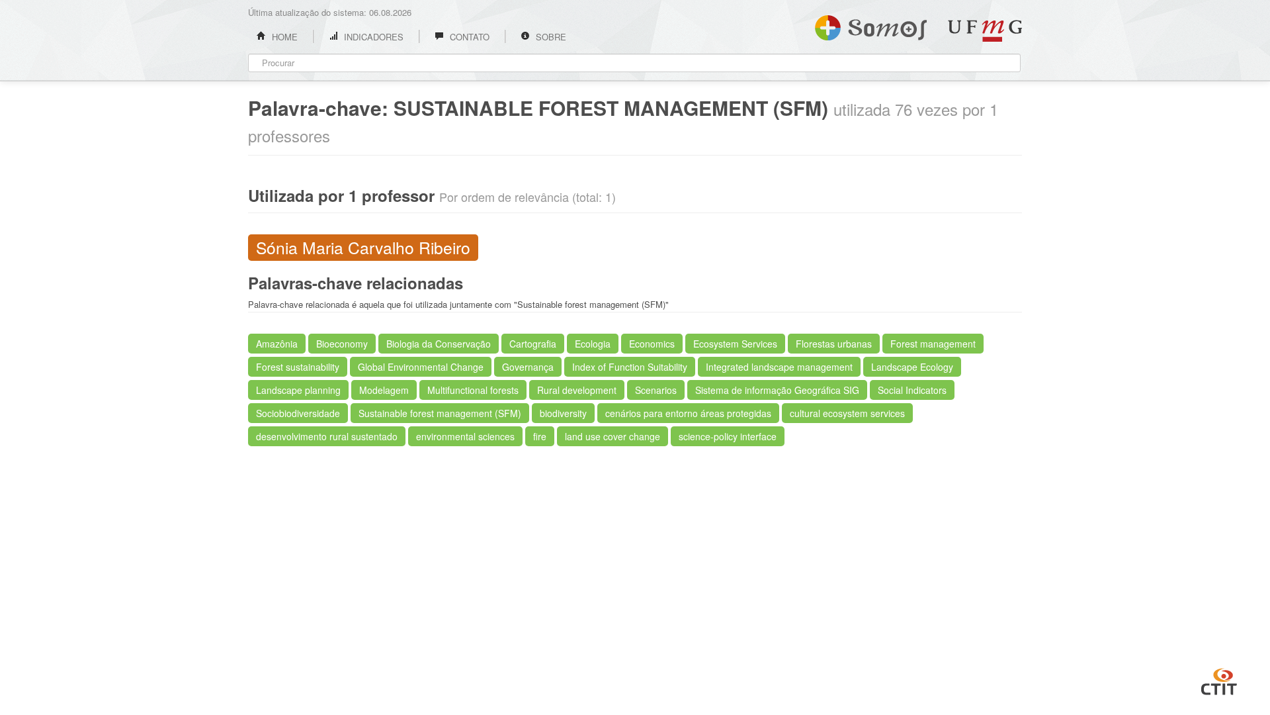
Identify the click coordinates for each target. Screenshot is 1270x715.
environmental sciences (465, 436)
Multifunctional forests (473, 390)
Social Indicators (912, 390)
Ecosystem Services (735, 343)
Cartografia (532, 343)
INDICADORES (372, 36)
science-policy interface (728, 436)
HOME (283, 36)
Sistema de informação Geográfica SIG (777, 390)
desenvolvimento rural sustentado (327, 436)
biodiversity (563, 413)
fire (539, 436)
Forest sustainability (297, 366)
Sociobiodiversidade (298, 413)
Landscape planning (298, 390)
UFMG (985, 31)
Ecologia (593, 343)
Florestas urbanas (834, 343)
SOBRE (549, 36)
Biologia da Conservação (438, 343)
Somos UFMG (871, 25)
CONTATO (468, 36)
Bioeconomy (342, 343)
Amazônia (277, 343)
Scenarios (656, 390)
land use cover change (612, 436)
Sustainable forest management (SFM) (440, 413)
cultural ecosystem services (847, 413)
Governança (528, 366)
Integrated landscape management (779, 366)
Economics (652, 343)
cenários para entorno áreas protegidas (688, 413)
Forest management (933, 343)
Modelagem (384, 390)
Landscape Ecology (912, 366)
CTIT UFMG (1219, 680)
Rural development (576, 390)
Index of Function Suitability (629, 366)
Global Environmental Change (421, 366)
